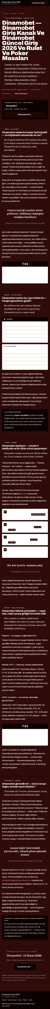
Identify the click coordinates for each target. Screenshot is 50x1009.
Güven (30, 1000)
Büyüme (4, 1000)
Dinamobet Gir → (25, 114)
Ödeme (25, 1000)
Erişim (20, 1000)
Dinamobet (13, 13)
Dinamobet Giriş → (39, 3)
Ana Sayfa (5, 13)
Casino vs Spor (12, 1000)
